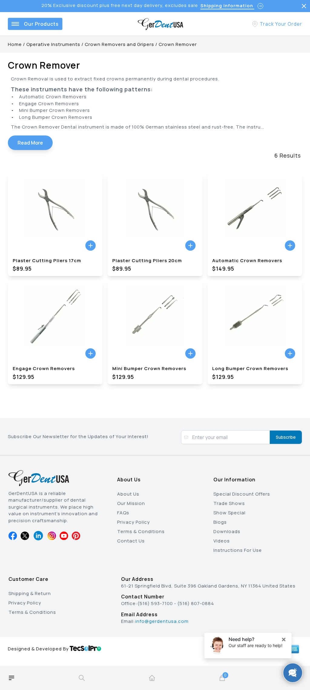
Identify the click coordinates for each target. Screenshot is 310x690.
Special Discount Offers (241, 494)
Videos (221, 541)
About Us (128, 494)
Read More (30, 142)
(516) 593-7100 (155, 603)
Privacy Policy (133, 522)
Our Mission (131, 503)
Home (15, 44)
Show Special (229, 512)
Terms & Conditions (141, 531)
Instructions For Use (237, 550)
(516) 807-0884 (195, 603)
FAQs (123, 512)
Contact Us (131, 541)
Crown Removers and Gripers (119, 44)
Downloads (226, 531)
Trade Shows (229, 503)
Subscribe (286, 437)
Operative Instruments (53, 44)
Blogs (220, 522)
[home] (152, 678)
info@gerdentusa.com (162, 621)
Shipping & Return (29, 593)
